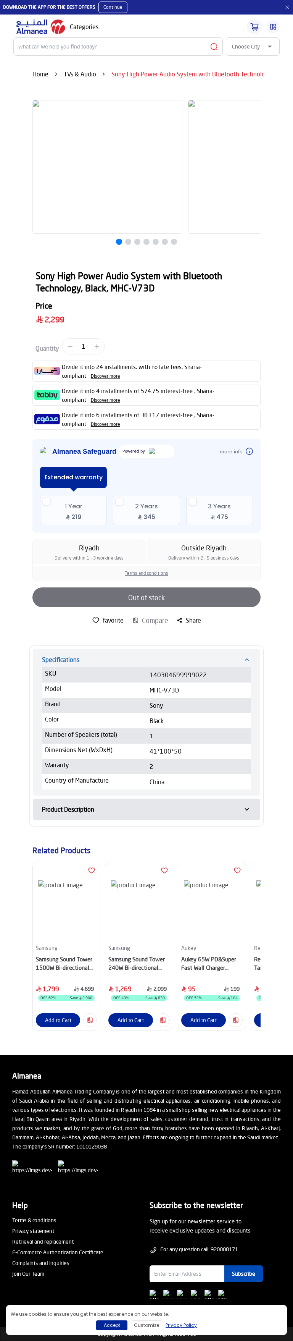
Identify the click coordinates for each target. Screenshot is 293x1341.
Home (40, 74)
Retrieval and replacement (43, 1241)
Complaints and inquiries (40, 1263)
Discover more (105, 376)
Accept (112, 1325)
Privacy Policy (181, 1325)
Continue (112, 7)
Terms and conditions (146, 573)
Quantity (47, 348)
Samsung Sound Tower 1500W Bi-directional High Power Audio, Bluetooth (64, 964)
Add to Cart (58, 1020)
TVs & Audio (80, 74)
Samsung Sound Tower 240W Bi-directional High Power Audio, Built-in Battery (136, 964)
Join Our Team (28, 1273)
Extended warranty (74, 477)
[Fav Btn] (91, 870)
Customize (146, 1325)
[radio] (73, 510)
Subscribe (243, 1273)
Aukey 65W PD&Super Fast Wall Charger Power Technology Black (211, 964)
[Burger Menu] (273, 26)
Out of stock (146, 597)
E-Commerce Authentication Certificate (57, 1252)
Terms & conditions (34, 1220)
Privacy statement (33, 1231)
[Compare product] (90, 1020)
